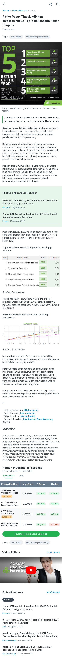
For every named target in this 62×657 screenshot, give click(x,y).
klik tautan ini (27, 413)
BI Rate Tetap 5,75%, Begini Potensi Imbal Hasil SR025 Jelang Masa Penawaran (30, 621)
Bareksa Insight (9, 640)
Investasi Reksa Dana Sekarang (31, 533)
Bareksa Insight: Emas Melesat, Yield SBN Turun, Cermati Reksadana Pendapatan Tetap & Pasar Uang (30, 635)
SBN (21, 475)
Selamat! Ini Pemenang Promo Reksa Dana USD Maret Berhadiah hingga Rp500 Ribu (30, 202)
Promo (5, 207)
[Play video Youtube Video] (31, 570)
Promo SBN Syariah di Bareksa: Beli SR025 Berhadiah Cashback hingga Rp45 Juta (29, 215)
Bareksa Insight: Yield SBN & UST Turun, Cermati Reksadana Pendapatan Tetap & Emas (27, 648)
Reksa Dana (18, 10)
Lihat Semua (53, 552)
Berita (5, 10)
